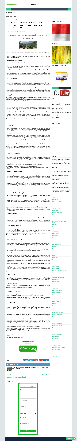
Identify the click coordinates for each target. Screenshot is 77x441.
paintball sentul (56, 281)
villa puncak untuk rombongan (59, 347)
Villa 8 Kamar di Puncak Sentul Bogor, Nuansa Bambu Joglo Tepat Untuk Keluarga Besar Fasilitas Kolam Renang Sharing (61, 163)
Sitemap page (26, 1)
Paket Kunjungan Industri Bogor (58, 107)
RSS (7, 1)
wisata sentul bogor (21, 31)
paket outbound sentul (57, 292)
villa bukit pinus (56, 336)
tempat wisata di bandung (57, 334)
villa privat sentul (56, 345)
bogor (54, 197)
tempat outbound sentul (57, 325)
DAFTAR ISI (14, 9)
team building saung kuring (58, 312)
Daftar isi (32, 1)
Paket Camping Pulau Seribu (57, 111)
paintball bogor (56, 279)
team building (55, 310)
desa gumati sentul (56, 259)
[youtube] (70, 1)
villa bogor (55, 199)
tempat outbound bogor (57, 323)
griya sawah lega (56, 268)
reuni (54, 299)
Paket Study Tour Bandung (57, 108)
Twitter (35, 5)
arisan (54, 246)
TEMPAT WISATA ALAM (10, 12)
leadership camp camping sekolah (59, 270)
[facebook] (66, 1)
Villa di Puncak (56, 242)
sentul (54, 303)
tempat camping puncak (57, 314)
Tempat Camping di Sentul (57, 186)
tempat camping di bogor (57, 212)
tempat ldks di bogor (57, 316)
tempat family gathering (57, 214)
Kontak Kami (15, 1)
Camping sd (55, 224)
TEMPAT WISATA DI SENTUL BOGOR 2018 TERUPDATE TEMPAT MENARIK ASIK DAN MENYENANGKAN (30, 368)
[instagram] (68, 1)
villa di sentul (56, 338)
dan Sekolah (55, 257)
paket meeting (55, 288)
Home (10, 1)
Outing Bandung (56, 231)
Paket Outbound (56, 233)
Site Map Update (55, 120)
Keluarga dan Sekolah (57, 201)
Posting (61, 87)
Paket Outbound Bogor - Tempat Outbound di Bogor (61, 103)
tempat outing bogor (57, 327)
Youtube (55, 87)
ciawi (54, 255)
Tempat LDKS (55, 235)
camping (54, 248)
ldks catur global (56, 208)
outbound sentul (56, 210)
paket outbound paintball (58, 290)
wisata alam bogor (56, 349)
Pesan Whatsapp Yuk (71, 438)
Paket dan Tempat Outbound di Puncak (59, 109)
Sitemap (21, 1)
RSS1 (42, 5)
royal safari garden (57, 301)
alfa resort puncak (57, 244)
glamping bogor (56, 266)
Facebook (31, 5)
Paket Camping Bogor (56, 115)
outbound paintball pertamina (58, 277)
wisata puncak (56, 219)
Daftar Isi (54, 174)
